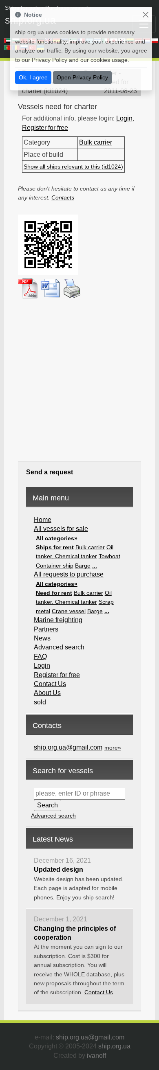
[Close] (145, 15)
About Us (47, 692)
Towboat (109, 556)
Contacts (62, 197)
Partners (46, 629)
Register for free (45, 127)
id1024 (56, 91)
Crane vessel (69, 611)
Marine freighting (58, 619)
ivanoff (96, 1055)
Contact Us (50, 683)
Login (124, 118)
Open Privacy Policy (82, 77)
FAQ (40, 656)
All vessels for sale (61, 528)
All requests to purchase (69, 574)
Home (42, 519)
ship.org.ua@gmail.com (68, 747)
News (42, 638)
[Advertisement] (79, 379)
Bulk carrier (95, 142)
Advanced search (59, 647)
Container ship (54, 565)
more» (112, 747)
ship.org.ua (114, 1046)
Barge (83, 565)
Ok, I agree (33, 77)
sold (40, 702)
